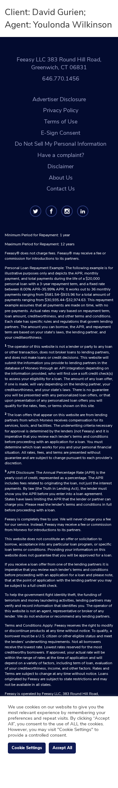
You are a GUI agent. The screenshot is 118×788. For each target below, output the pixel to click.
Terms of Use (60, 121)
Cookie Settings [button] (27, 748)
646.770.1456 (60, 78)
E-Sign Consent (60, 133)
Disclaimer (61, 166)
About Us (61, 177)
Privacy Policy (60, 110)
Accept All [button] (62, 748)
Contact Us (61, 188)
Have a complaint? (60, 155)
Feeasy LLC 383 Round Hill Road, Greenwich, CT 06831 (59, 63)
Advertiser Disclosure (59, 99)
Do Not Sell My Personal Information (60, 144)
